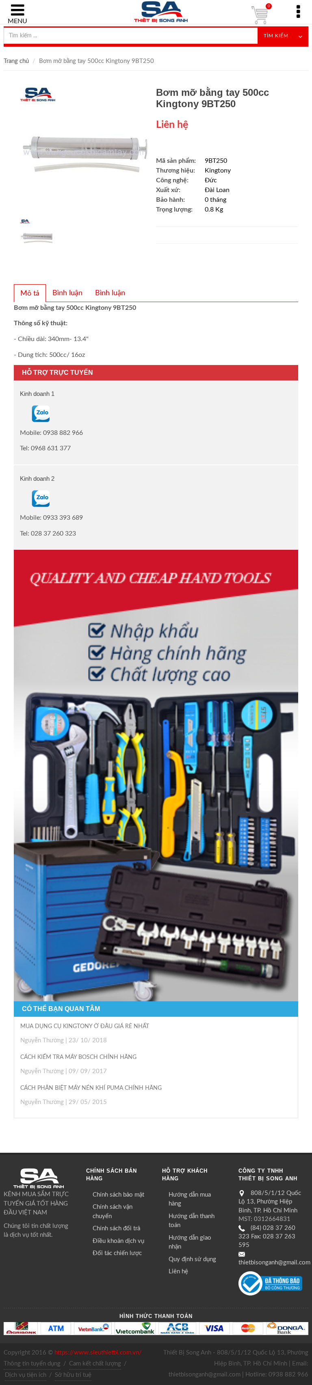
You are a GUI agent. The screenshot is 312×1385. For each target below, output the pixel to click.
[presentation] (30, 293)
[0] (259, 15)
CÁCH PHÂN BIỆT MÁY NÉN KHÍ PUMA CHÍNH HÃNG (91, 1088)
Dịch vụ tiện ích (25, 1375)
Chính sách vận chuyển (112, 1211)
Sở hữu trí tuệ (73, 1375)
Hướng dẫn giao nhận (190, 1242)
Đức (211, 180)
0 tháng (215, 200)
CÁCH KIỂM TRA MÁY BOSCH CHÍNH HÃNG (78, 1057)
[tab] (30, 293)
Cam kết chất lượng (95, 1364)
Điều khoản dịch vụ (118, 1241)
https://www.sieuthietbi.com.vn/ (98, 1353)
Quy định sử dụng (192, 1259)
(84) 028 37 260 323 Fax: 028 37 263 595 (266, 1237)
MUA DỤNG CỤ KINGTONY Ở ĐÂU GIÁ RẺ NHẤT (84, 1026)
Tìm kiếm (276, 35)
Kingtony (218, 170)
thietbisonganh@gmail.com (274, 1263)
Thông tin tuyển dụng (32, 1364)
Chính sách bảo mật (118, 1195)
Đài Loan (217, 190)
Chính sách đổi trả (116, 1228)
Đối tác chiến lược (117, 1253)
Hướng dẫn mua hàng (190, 1199)
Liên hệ (178, 1271)
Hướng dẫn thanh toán (191, 1221)
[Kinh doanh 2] (21, 498)
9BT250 (216, 161)
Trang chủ (16, 61)
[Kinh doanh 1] (21, 413)
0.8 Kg (214, 209)
